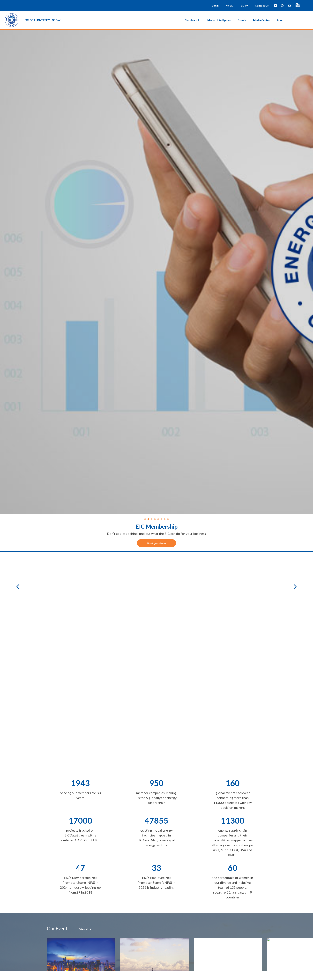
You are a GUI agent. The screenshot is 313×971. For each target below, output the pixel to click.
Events (242, 20)
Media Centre (261, 20)
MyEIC (229, 5)
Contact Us (262, 5)
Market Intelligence (219, 20)
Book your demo (156, 543)
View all (84, 929)
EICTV (244, 5)
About (280, 20)
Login (215, 5)
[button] (20, 586)
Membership (192, 20)
